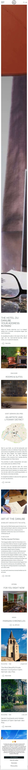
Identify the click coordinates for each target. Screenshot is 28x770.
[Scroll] (14, 310)
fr (23, 2)
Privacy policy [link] (14, 765)
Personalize (14, 763)
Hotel (10, 663)
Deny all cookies (14, 760)
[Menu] (5, 2)
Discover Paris (4, 663)
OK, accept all (14, 757)
